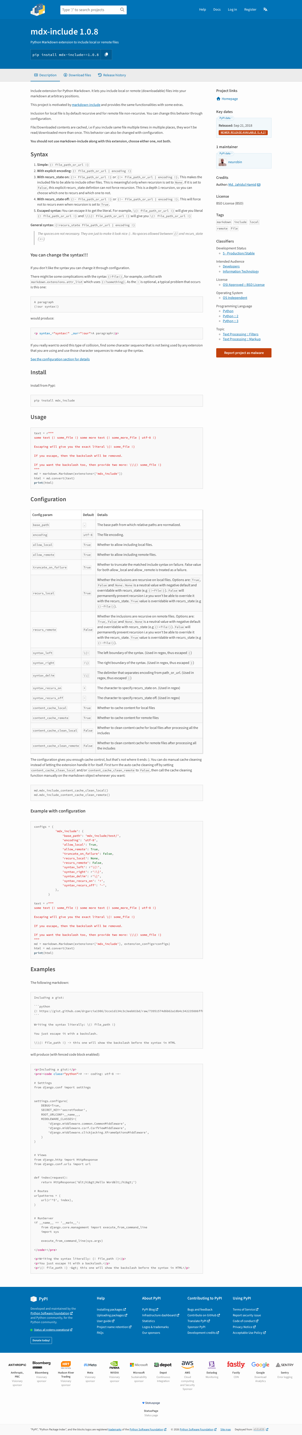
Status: (51, 1330)
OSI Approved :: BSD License (244, 284)
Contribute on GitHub (201, 1315)
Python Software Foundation (50, 1313)
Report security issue (247, 1315)
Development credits (201, 1332)
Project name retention (112, 1327)
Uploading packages (110, 1315)
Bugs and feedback (199, 1309)
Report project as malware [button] (244, 352)
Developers (231, 266)
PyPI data (225, 118)
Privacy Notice (242, 1327)
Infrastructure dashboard (159, 1315)
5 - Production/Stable (239, 253)
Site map (225, 1429)
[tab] (45, 75)
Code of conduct (244, 1321)
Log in (232, 9)
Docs (217, 9)
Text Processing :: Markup (242, 339)
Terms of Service (244, 1309)
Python (228, 311)
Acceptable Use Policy (247, 1332)
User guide (104, 1321)
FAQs (100, 1332)
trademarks (114, 1429)
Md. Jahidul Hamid (242, 184)
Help (202, 9)
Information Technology (241, 271)
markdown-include (86, 104)
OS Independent (235, 297)
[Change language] (265, 9)
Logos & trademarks (155, 1327)
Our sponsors (151, 1332)
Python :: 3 (230, 321)
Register (250, 9)
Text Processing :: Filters (240, 334)
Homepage (230, 98)
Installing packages (109, 1309)
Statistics (148, 1321)
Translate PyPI (196, 1321)
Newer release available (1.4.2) (243, 132)
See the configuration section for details (60, 359)
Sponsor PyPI (196, 1327)
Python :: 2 (230, 316)
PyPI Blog (148, 1309)
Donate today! (41, 1340)
